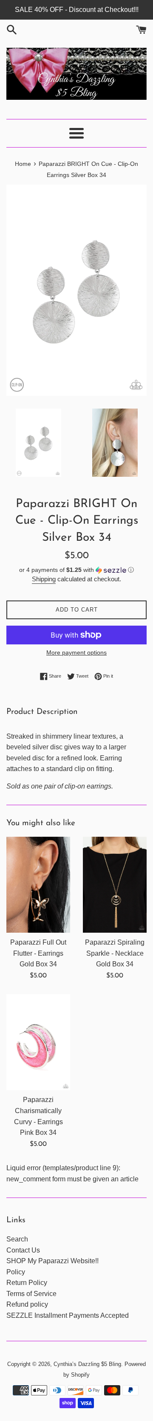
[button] (76, 570)
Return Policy (26, 1282)
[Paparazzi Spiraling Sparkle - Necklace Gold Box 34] (115, 885)
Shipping (44, 579)
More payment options (76, 652)
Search (17, 1239)
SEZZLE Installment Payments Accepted (67, 1315)
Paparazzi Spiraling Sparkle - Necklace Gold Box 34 (114, 953)
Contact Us (23, 1250)
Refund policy (27, 1304)
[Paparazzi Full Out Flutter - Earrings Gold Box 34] (38, 885)
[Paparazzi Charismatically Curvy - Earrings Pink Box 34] (38, 1042)
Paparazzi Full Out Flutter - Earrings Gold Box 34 (38, 953)
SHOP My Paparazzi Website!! (52, 1260)
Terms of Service (31, 1293)
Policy (15, 1272)
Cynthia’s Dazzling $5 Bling (87, 1364)
